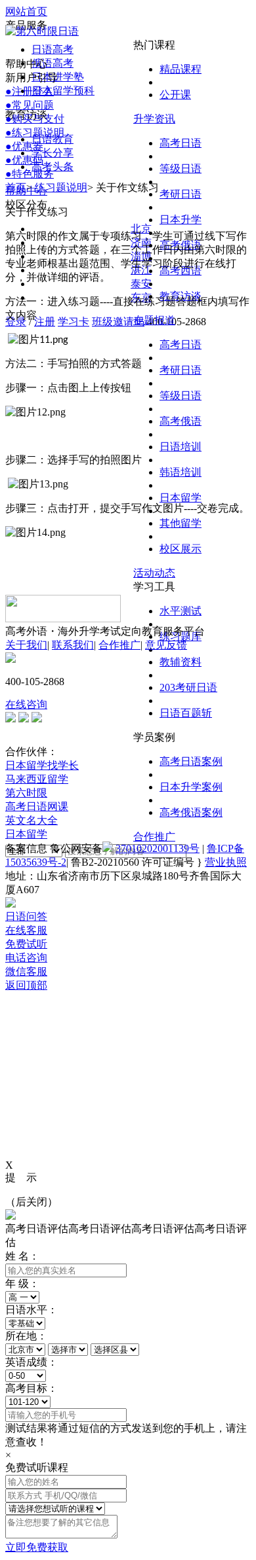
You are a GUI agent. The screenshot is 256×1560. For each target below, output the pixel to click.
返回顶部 (26, 985)
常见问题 (29, 105)
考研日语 (181, 194)
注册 (44, 321)
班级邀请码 (118, 321)
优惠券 (24, 146)
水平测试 (181, 610)
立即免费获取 (36, 1547)
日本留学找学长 (42, 765)
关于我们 (26, 644)
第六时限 (26, 792)
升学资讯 (154, 118)
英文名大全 (31, 820)
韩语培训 (181, 472)
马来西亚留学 (36, 779)
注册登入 (29, 91)
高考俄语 (181, 421)
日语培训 (181, 446)
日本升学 (181, 219)
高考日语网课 (36, 806)
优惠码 (24, 160)
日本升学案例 (191, 786)
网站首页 (26, 11)
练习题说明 (34, 132)
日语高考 (53, 49)
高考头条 (53, 166)
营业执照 (226, 862)
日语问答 (26, 916)
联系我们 (73, 644)
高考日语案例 (191, 761)
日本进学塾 (58, 76)
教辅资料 (181, 661)
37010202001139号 (158, 848)
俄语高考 (53, 63)
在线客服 (26, 930)
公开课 (175, 94)
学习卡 (73, 321)
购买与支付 (34, 118)
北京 (141, 228)
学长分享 (53, 152)
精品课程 (181, 69)
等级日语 (181, 168)
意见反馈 (166, 644)
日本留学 (181, 497)
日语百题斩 (186, 712)
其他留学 (181, 523)
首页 (15, 187)
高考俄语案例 (191, 812)
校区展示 (181, 548)
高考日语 (181, 143)
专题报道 (154, 320)
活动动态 (154, 572)
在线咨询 (26, 704)
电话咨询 (26, 957)
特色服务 (29, 173)
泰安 (141, 283)
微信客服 (26, 971)
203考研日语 (188, 687)
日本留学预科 (63, 90)
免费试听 (26, 943)
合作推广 (154, 836)
